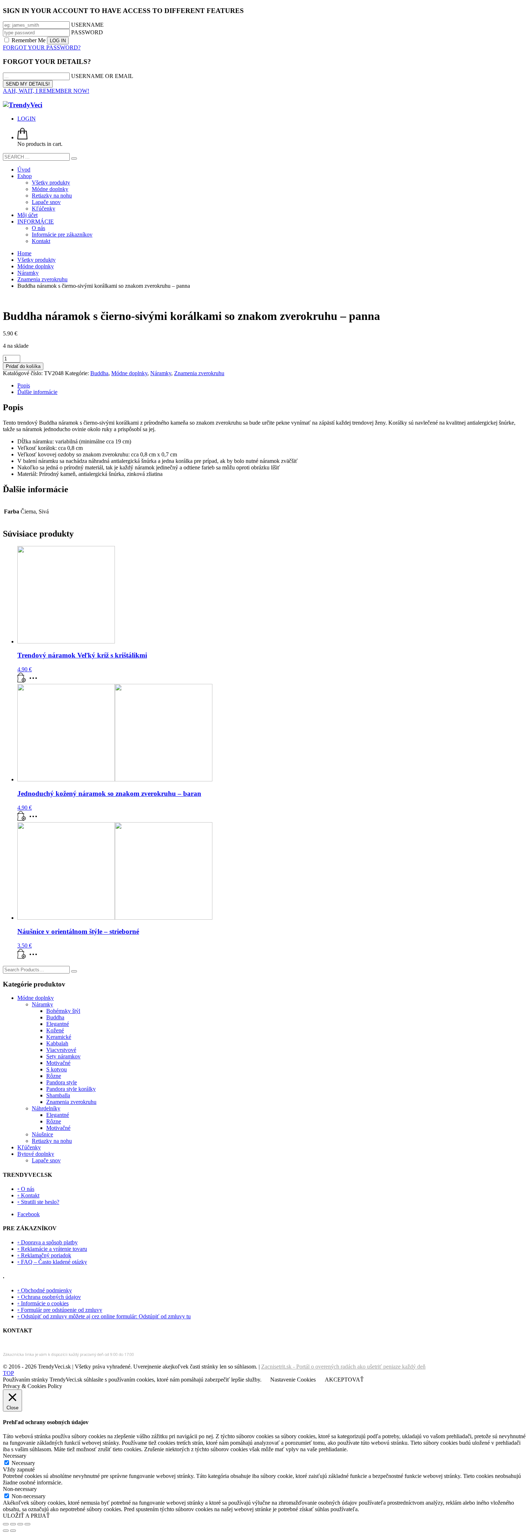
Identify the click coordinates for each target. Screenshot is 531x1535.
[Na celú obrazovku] (13, 1524)
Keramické (58, 1037)
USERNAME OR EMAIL (102, 76)
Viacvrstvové (61, 1050)
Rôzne (53, 1076)
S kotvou (56, 1069)
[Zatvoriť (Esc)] (27, 1524)
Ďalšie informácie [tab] (37, 392)
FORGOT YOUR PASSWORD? (42, 47)
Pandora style (61, 1082)
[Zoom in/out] (6, 1524)
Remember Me (28, 40)
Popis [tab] (23, 385)
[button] (21, 680)
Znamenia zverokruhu (199, 373)
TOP (8, 1373)
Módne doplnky (129, 373)
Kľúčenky (29, 1147)
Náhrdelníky (46, 1108)
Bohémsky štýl (63, 1011)
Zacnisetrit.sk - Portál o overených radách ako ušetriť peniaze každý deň (343, 1366)
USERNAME (87, 25)
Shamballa (58, 1095)
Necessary (23, 1463)
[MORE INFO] (35, 680)
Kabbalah (57, 1043)
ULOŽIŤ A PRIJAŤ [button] (26, 1516)
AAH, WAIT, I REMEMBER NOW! (46, 91)
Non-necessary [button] (20, 1489)
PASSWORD (87, 32)
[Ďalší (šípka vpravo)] (13, 1531)
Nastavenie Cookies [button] (293, 1379)
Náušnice (42, 1134)
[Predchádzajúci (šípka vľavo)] (6, 1531)
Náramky (160, 373)
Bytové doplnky (35, 1154)
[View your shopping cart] (22, 137)
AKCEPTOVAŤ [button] (344, 1379)
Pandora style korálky (71, 1089)
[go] (74, 158)
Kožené (55, 1030)
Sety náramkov (63, 1056)
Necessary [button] (14, 1456)
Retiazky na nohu (52, 1141)
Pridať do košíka (23, 366)
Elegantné (57, 1024)
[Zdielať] (20, 1524)
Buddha (99, 373)
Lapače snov (46, 1160)
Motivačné (58, 1063)
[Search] (74, 971)
